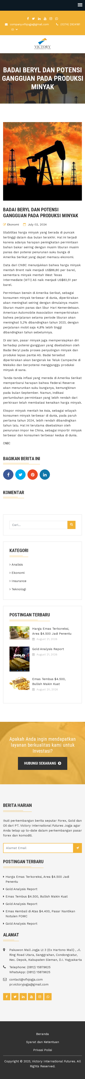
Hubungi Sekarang (40, 763)
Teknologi (19, 589)
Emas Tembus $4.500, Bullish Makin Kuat (49, 681)
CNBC (6, 443)
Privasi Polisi (42, 1050)
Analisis (17, 564)
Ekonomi (13, 224)
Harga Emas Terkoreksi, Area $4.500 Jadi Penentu (51, 631)
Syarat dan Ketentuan (42, 1042)
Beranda (42, 1034)
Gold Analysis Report (48, 649)
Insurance (19, 581)
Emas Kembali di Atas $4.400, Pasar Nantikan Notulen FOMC (40, 913)
